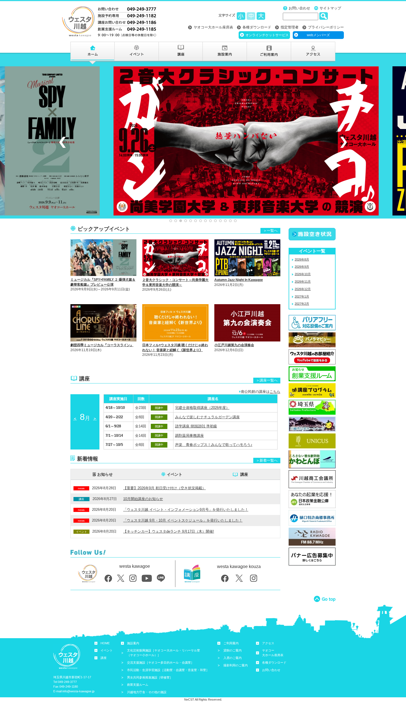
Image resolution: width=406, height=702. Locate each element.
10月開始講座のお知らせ (143, 499)
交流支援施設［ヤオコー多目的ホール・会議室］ (160, 662)
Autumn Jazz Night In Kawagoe (238, 280)
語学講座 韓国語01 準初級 (196, 426)
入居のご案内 (232, 657)
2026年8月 (302, 259)
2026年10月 (303, 274)
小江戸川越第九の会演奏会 (234, 345)
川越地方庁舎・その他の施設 (147, 692)
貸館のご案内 (232, 650)
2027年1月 (302, 296)
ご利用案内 (231, 643)
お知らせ (105, 474)
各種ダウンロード (256, 27)
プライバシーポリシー (326, 27)
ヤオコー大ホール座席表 (213, 27)
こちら (275, 392)
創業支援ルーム (137, 684)
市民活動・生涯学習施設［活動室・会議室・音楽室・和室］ (168, 670)
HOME (105, 643)
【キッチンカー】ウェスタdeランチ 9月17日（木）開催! (168, 531)
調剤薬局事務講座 (189, 435)
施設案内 (133, 643)
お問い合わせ (299, 8)
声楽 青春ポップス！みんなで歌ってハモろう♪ (213, 445)
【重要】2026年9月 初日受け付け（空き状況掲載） (164, 488)
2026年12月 (303, 289)
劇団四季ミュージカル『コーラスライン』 (101, 345)
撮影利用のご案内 (235, 665)
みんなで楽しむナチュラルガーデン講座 (207, 417)
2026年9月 (302, 266)
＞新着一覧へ (267, 460)
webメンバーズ (318, 35)
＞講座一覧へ (267, 380)
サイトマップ (330, 8)
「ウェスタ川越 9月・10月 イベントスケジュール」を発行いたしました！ (182, 520)
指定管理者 (290, 27)
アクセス (268, 643)
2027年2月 (302, 303)
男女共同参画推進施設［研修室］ (150, 677)
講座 (244, 474)
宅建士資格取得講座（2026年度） (202, 408)
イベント (174, 474)
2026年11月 (303, 281)
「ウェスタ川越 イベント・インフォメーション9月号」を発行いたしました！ (185, 510)
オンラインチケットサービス (267, 35)
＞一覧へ (270, 230)
